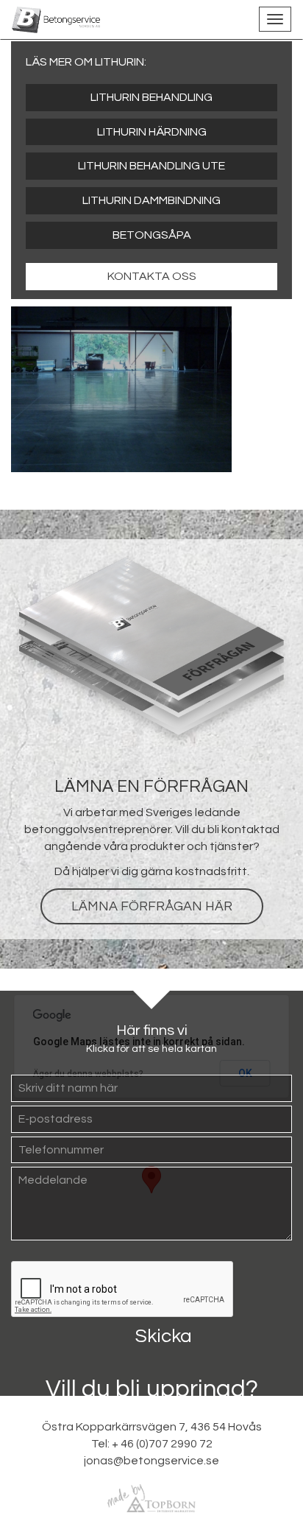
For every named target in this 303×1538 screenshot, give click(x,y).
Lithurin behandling (151, 97)
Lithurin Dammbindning (151, 200)
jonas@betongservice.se (151, 1461)
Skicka (163, 1336)
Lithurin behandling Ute (151, 166)
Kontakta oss (151, 276)
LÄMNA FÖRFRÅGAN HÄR (151, 906)
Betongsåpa (152, 235)
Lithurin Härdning (152, 132)
